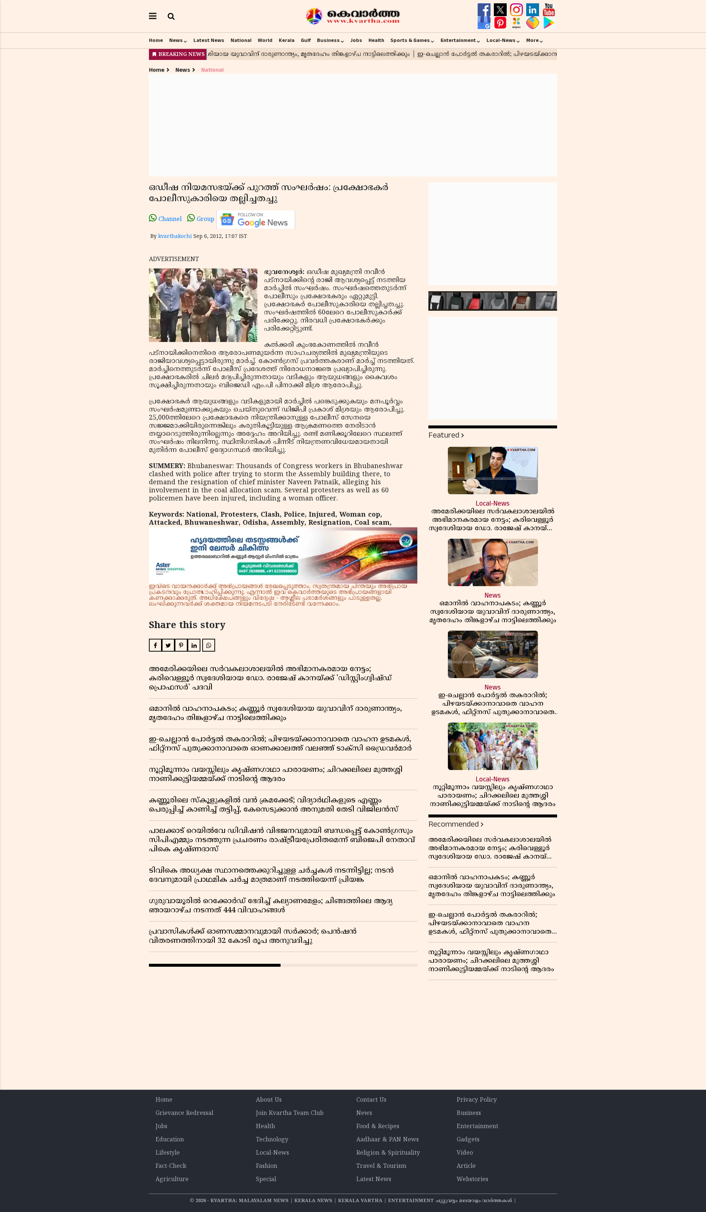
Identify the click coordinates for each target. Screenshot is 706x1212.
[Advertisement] (353, 125)
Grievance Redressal (184, 1113)
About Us (269, 1100)
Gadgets (468, 1140)
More (532, 40)
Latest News (208, 40)
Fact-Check (171, 1166)
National (241, 40)
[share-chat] (533, 22)
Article (466, 1166)
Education (170, 1140)
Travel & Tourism (381, 1166)
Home (156, 40)
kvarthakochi (175, 237)
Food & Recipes (377, 1126)
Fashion (266, 1166)
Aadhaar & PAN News (387, 1140)
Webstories (472, 1179)
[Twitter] (501, 10)
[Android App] (549, 22)
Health (376, 40)
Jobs (356, 40)
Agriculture (172, 1179)
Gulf (306, 40)
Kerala (287, 40)
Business (328, 40)
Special (266, 1179)
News (176, 40)
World (265, 40)
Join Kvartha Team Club (290, 1113)
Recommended (453, 824)
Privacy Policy (477, 1100)
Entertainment (458, 40)
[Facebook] (485, 10)
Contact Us (371, 1100)
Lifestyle (168, 1153)
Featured (443, 435)
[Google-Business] (485, 22)
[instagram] (517, 10)
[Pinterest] (501, 22)
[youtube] (549, 10)
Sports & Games (410, 40)
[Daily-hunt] (517, 22)
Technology (272, 1140)
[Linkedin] (533, 10)
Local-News (501, 40)
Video (465, 1153)
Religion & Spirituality (388, 1153)
